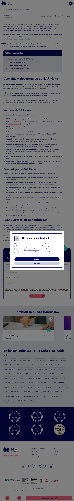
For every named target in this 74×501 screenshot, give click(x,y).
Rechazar (37, 263)
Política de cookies (19, 254)
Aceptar (37, 259)
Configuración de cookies (31, 250)
